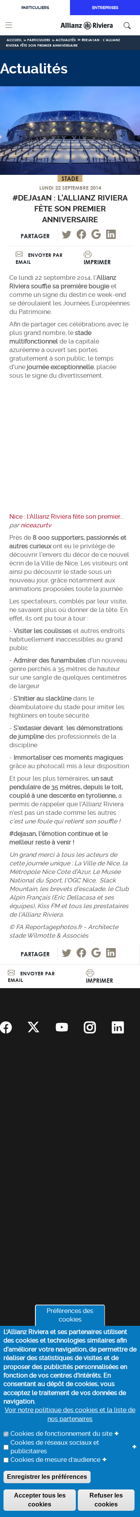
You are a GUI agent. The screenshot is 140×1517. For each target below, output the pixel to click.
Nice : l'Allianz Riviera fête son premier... (66, 516)
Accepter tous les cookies (40, 1499)
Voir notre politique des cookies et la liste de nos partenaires (70, 1414)
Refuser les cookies (106, 1499)
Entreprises (105, 7)
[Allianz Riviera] (96, 25)
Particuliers (35, 7)
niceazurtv (36, 525)
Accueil (14, 40)
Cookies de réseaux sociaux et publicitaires (54, 1447)
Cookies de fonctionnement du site (61, 1433)
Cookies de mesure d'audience (55, 1459)
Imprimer (97, 261)
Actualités (66, 40)
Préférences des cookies (70, 1315)
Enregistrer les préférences (47, 1476)
